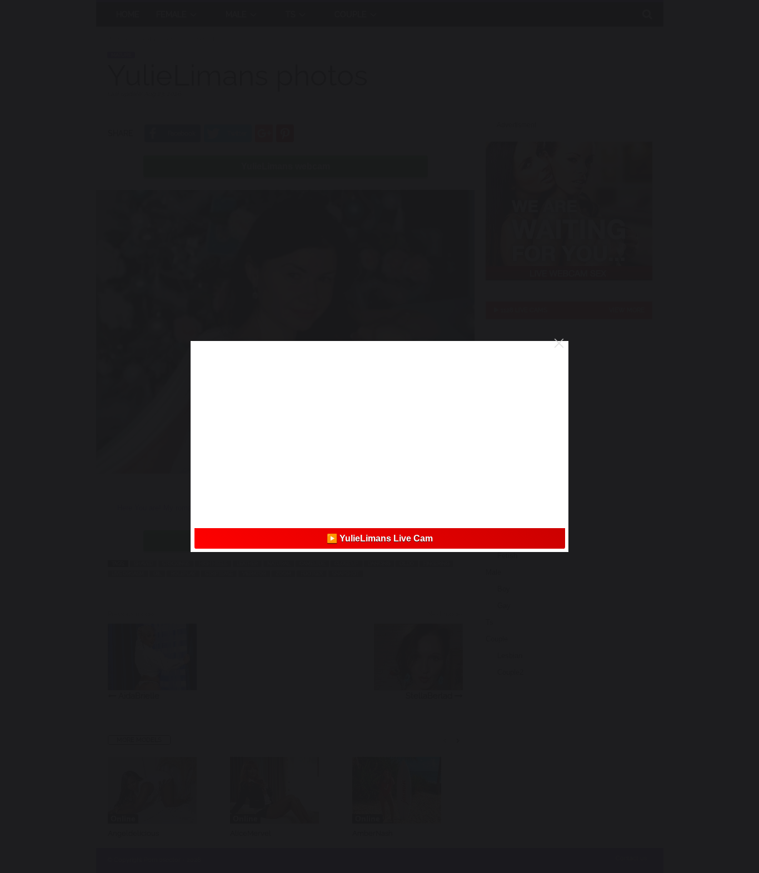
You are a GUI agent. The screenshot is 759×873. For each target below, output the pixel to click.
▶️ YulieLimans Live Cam (380, 538)
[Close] (559, 343)
